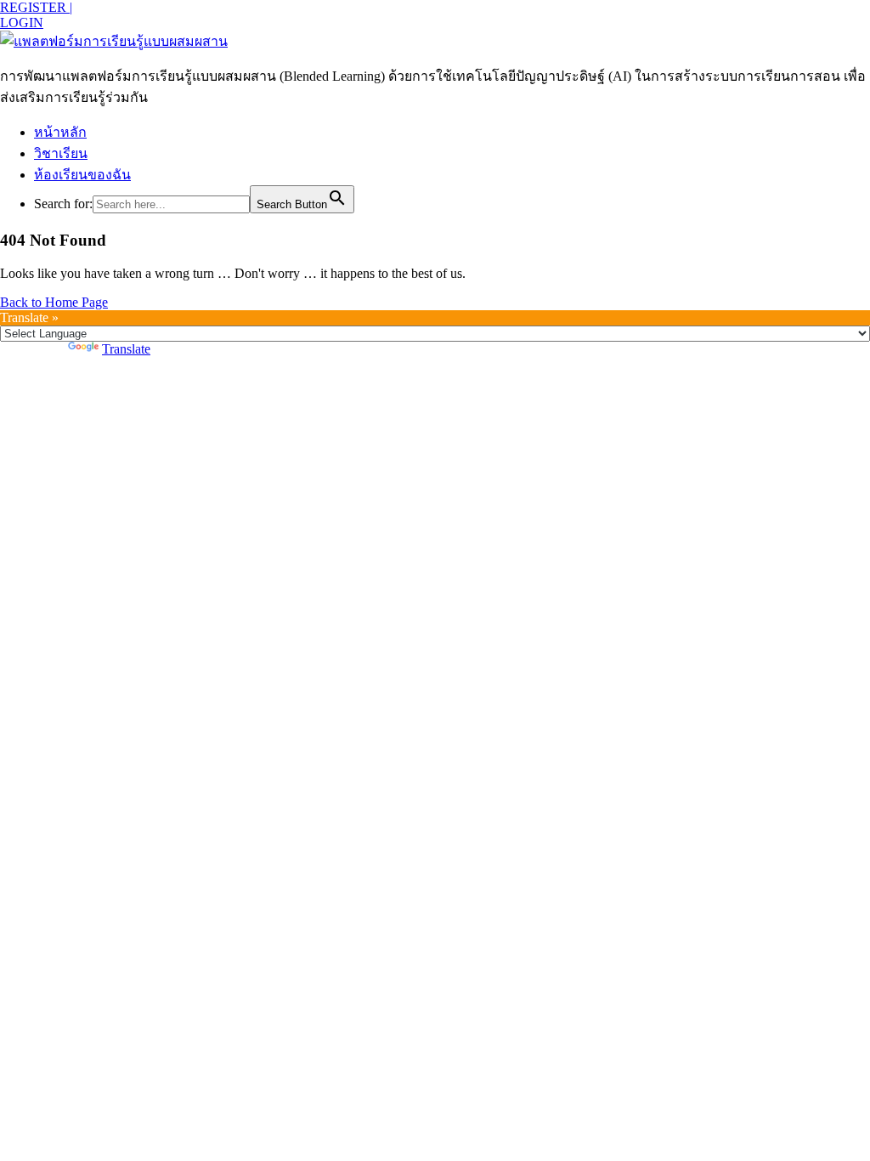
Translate (126, 349)
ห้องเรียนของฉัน (82, 174)
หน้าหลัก (60, 132)
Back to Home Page (54, 302)
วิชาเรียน (61, 153)
